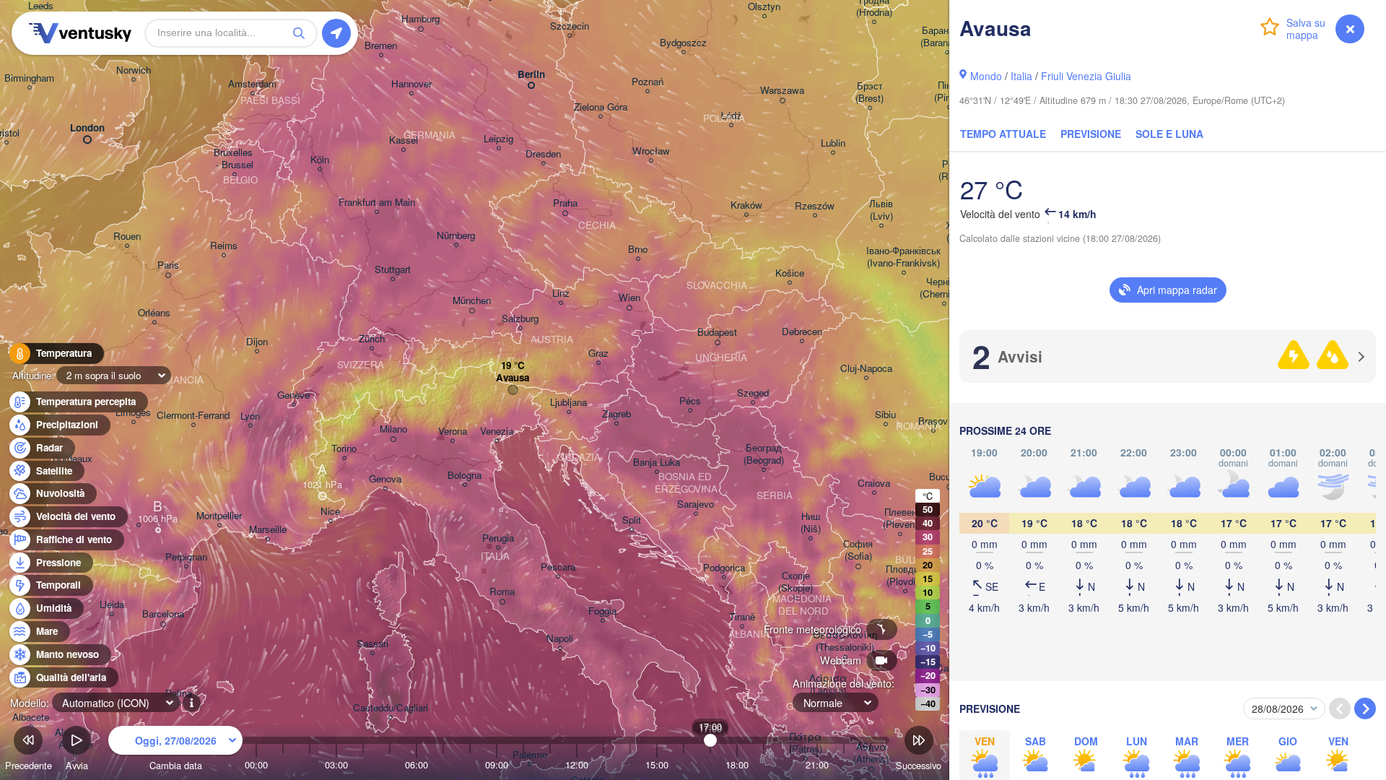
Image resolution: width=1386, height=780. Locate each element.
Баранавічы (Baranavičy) (946, 37)
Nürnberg (456, 236)
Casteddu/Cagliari (390, 708)
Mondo (986, 76)
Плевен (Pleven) (900, 518)
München (472, 301)
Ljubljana (568, 402)
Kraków (746, 205)
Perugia (498, 538)
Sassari (372, 644)
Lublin (833, 143)
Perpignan (186, 557)
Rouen (127, 236)
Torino (344, 449)
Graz (598, 353)
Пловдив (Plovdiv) (905, 575)
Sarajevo (695, 504)
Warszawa (782, 90)
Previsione (1090, 133)
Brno (638, 249)
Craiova (874, 483)
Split (631, 520)
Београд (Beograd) (764, 454)
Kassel (403, 140)
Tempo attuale (1003, 133)
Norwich (133, 70)
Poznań (647, 82)
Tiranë (742, 617)
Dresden (543, 154)
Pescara (558, 567)
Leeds (40, 6)
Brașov (933, 421)
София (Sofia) (858, 550)
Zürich (372, 339)
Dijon (257, 342)
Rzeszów (814, 206)
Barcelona (163, 614)
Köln (319, 160)
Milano (393, 429)
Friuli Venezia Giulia (1086, 76)
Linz (561, 293)
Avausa (512, 378)
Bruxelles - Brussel (235, 159)
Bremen (381, 46)
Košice (789, 273)
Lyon (250, 416)
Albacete (30, 717)
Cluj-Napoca (866, 369)
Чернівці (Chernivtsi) (944, 288)
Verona (452, 431)
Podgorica (724, 568)
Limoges (133, 413)
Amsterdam (252, 84)
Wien (629, 298)
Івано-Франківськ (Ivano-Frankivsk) (903, 257)
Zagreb (616, 414)
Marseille (268, 530)
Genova (385, 479)
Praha (565, 203)
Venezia (496, 431)
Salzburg (520, 319)
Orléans (154, 313)
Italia (1021, 76)
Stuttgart (393, 270)
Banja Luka (656, 462)
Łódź (730, 116)
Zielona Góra (600, 107)
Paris (168, 265)
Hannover (411, 84)
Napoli (559, 639)
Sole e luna (1169, 133)
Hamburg (420, 19)
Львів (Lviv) (881, 210)
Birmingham (29, 78)
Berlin (531, 75)
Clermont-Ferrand (193, 416)
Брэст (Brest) (869, 92)
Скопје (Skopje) (795, 582)
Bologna (464, 475)
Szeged (753, 393)
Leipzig (498, 139)
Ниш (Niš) (811, 523)
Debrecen (802, 332)
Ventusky (78, 33)
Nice (330, 512)
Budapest (717, 332)
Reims (223, 246)
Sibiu (885, 415)
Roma (502, 592)
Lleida (112, 605)
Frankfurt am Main (377, 202)
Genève (293, 395)
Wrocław (651, 151)
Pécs (690, 401)
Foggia (602, 611)
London (87, 128)
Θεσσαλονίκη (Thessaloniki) (845, 641)
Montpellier (219, 516)
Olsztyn (764, 7)
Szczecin (569, 26)
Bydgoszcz (683, 43)
